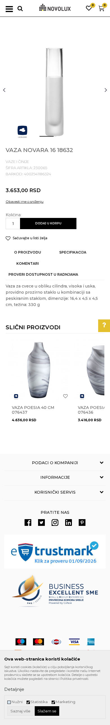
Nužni (17, 702)
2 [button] (59, 138)
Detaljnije (14, 689)
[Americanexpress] (90, 641)
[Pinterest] (82, 522)
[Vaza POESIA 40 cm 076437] (39, 370)
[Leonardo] (22, 132)
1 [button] (42, 138)
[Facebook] (28, 522)
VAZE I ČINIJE (17, 161)
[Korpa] (101, 9)
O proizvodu (27, 252)
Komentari (27, 263)
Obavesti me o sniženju (24, 201)
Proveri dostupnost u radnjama (43, 274)
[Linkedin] (68, 522)
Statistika (39, 702)
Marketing (65, 702)
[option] (55, 90)
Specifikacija (72, 252)
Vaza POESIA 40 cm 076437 (33, 410)
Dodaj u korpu (48, 223)
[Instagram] (55, 522)
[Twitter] (41, 522)
